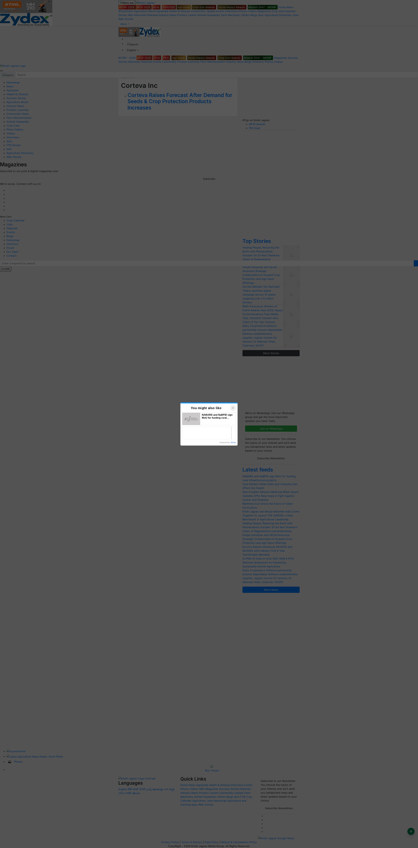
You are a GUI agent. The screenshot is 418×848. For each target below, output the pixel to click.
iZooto (233, 442)
